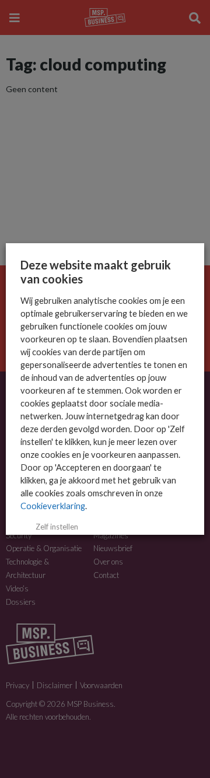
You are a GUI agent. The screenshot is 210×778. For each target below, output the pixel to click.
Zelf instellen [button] (57, 526)
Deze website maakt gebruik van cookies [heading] (95, 272)
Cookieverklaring (52, 506)
